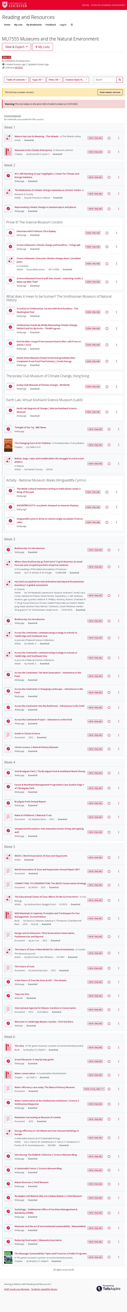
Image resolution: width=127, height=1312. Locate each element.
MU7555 (19, 67)
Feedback (51, 24)
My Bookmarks (34, 24)
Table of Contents (15, 79)
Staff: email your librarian (17, 1289)
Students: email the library (44, 1289)
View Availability (94, 1088)
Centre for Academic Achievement (108, 4)
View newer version (110, 92)
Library (86, 4)
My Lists (18, 24)
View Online (95, 138)
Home (7, 24)
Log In (63, 24)
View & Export (14, 47)
